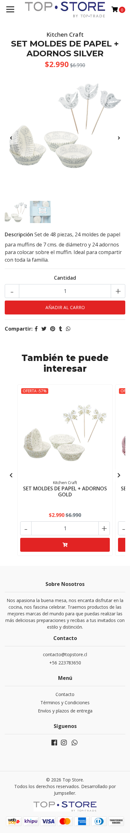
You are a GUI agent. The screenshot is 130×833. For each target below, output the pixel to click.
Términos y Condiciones (65, 702)
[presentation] (11, 138)
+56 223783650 (65, 663)
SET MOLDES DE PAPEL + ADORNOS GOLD (65, 491)
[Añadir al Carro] (65, 545)
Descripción (19, 234)
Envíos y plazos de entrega (65, 711)
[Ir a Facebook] (54, 743)
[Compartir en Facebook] (36, 328)
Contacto (65, 694)
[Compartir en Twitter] (43, 328)
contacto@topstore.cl (65, 654)
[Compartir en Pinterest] (52, 328)
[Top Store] (65, 9)
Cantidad (65, 277)
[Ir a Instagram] (64, 743)
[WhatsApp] (74, 743)
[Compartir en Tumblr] (60, 328)
